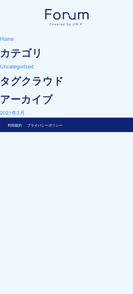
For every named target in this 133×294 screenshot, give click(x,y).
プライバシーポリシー (45, 125)
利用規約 (15, 125)
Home (7, 38)
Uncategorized (17, 66)
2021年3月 (12, 112)
